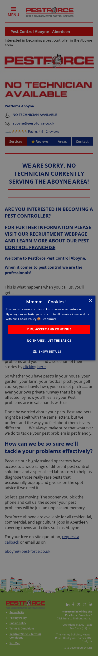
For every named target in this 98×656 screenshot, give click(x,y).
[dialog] (48, 327)
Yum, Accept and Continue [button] (49, 329)
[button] (49, 352)
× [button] (90, 300)
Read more (49, 319)
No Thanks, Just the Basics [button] (49, 341)
